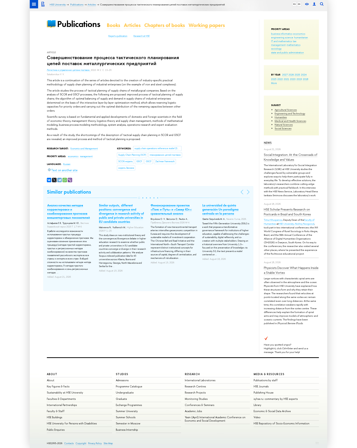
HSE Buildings (54, 417)
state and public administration (287, 52)
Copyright (80, 443)
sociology (276, 48)
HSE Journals (261, 386)
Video (257, 417)
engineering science (282, 37)
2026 (291, 74)
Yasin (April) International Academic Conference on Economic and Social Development (215, 418)
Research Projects (195, 392)
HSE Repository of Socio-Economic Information (281, 423)
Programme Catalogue (129, 386)
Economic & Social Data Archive (272, 411)
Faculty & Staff (56, 411)
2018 (305, 79)
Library (257, 405)
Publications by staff (266, 380)
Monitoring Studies (196, 399)
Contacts (69, 443)
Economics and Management (84, 148)
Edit (317, 442)
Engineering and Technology (290, 113)
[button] (139, 198)
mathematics (293, 44)
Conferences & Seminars (199, 405)
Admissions (122, 380)
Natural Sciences (284, 124)
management (278, 44)
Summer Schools (125, 417)
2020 (293, 79)
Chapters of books (164, 25)
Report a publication (117, 36)
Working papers (207, 25)
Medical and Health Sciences (290, 121)
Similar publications (69, 192)
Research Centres (195, 386)
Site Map (108, 443)
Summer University (127, 411)
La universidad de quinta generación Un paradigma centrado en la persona (220, 209)
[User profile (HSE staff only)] (314, 4)
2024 (304, 74)
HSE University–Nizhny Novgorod (296, 223)
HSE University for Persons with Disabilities (72, 423)
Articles (132, 25)
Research (192, 374)
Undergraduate (125, 392)
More (274, 83)
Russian (66, 164)
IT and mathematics (281, 41)
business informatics (281, 33)
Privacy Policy (95, 443)
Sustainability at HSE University (65, 392)
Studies (122, 374)
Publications (78, 24)
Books (113, 25)
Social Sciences (283, 128)
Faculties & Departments (61, 399)
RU (294, 4)
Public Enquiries (56, 429)
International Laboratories (200, 380)
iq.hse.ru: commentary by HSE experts (276, 399)
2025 (297, 74)
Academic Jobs (193, 411)
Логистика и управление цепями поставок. (69, 70)
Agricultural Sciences (286, 109)
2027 (285, 74)
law (294, 41)
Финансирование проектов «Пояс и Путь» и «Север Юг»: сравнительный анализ (171, 209)
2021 (286, 79)
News (268, 143)
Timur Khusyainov (273, 219)
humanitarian (301, 37)
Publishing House (264, 392)
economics (299, 33)
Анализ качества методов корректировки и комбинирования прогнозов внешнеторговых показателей (68, 211)
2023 (273, 79)
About (52, 374)
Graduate (121, 399)
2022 (280, 79)
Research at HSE (142, 36)
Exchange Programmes (129, 405)
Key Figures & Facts (58, 386)
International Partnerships (62, 405)
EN (299, 4)
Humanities (281, 117)
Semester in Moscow (128, 423)
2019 (299, 79)
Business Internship (127, 429)
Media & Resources (269, 374)
